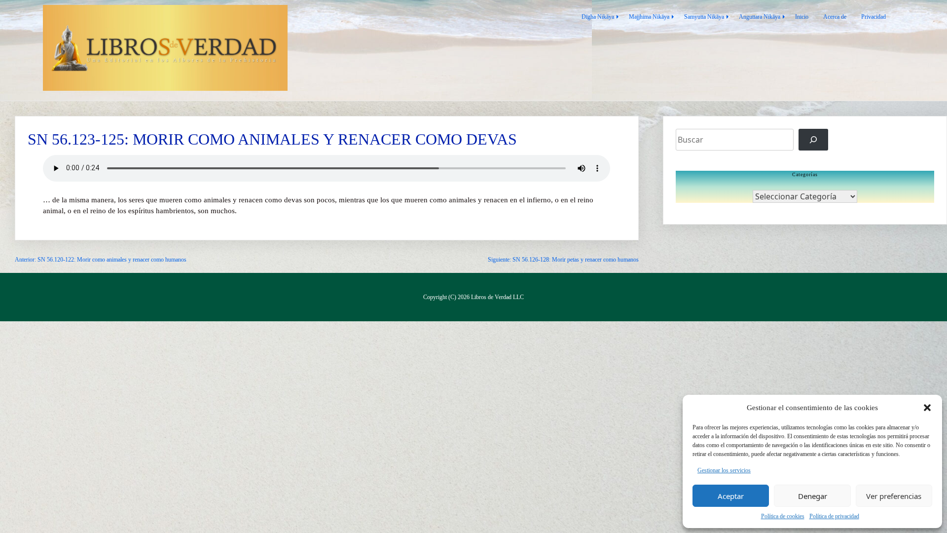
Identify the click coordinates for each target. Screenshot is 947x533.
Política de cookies (782, 516)
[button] (927, 408)
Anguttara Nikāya (759, 16)
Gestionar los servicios (724, 470)
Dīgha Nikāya (598, 16)
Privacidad (873, 16)
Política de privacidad (834, 516)
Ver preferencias (893, 496)
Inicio (801, 16)
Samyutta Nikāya (704, 16)
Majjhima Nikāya (649, 16)
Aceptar (731, 496)
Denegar (812, 496)
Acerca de (834, 16)
